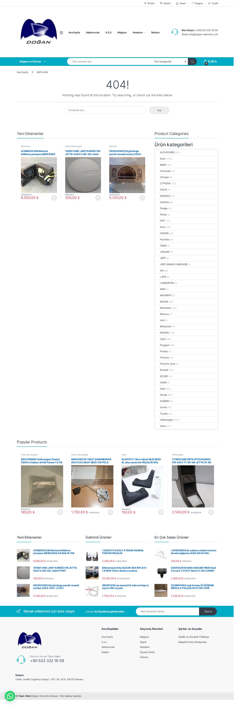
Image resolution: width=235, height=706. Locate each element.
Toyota (164, 413)
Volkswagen (76, 146)
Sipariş (167, 3)
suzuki (163, 407)
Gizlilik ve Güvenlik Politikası (193, 636)
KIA (162, 270)
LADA (163, 276)
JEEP (162, 257)
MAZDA (164, 301)
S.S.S (108, 32)
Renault (112, 146)
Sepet (183, 3)
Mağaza (122, 32)
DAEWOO (165, 195)
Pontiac (164, 351)
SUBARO (165, 400)
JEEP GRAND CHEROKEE (174, 264)
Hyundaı (164, 239)
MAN (162, 289)
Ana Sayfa (74, 32)
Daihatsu (165, 202)
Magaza (199, 3)
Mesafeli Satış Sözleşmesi (192, 642)
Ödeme (144, 657)
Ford (162, 227)
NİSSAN (164, 332)
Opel (162, 338)
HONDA (164, 233)
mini (162, 320)
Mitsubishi (165, 326)
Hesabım (138, 32)
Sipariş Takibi (147, 652)
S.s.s (104, 642)
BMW (163, 164)
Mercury (164, 314)
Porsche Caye (167, 363)
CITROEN (165, 183)
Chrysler (164, 177)
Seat (162, 388)
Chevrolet (165, 170)
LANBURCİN (167, 282)
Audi (67, 146)
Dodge (163, 208)
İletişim (151, 3)
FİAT (162, 220)
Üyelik (215, 3)
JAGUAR (164, 251)
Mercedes (25, 146)
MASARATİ (166, 295)
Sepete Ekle (53, 198)
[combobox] (109, 61)
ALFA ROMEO (167, 152)
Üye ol (207, 611)
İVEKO (163, 245)
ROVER (164, 376)
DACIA (163, 189)
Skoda (163, 394)
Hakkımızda (93, 32)
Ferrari (163, 214)
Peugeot (164, 345)
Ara (159, 110)
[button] (10, 696)
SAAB (163, 382)
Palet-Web (24, 695)
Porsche (164, 357)
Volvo (163, 425)
